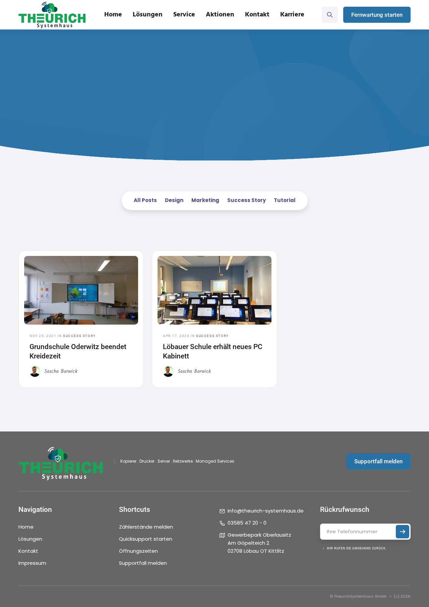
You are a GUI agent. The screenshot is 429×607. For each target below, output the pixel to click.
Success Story (246, 200)
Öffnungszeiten (138, 550)
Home (113, 14)
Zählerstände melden (146, 526)
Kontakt (28, 550)
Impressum (32, 562)
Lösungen (30, 538)
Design (174, 200)
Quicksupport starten (145, 538)
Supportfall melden (378, 461)
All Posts (145, 200)
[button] (147, 14)
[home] (52, 14)
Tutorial (285, 200)
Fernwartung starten (377, 14)
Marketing (205, 200)
